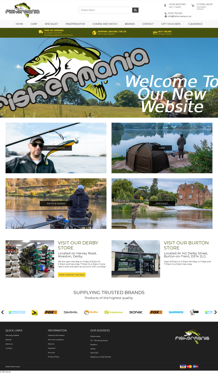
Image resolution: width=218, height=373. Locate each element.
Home (19, 24)
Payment (51, 348)
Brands (130, 24)
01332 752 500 (175, 13)
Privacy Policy (53, 357)
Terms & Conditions (56, 340)
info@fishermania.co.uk (179, 16)
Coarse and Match (105, 24)
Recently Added (12, 335)
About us (9, 344)
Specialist (51, 24)
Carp (34, 24)
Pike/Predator (75, 24)
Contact (148, 24)
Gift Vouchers (171, 24)
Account (51, 352)
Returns (51, 344)
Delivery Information (56, 335)
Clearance (195, 24)
